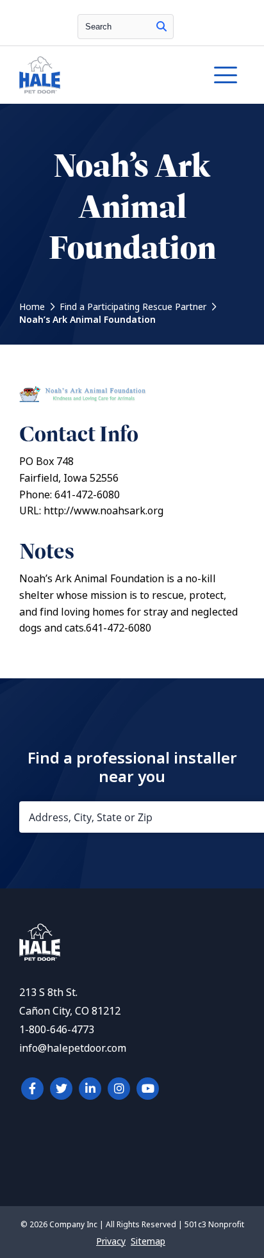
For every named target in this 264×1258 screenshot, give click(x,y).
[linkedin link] (90, 1088)
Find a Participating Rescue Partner (133, 306)
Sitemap (148, 1241)
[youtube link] (147, 1088)
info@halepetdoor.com (72, 1048)
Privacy (111, 1241)
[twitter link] (61, 1088)
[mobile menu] (225, 75)
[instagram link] (119, 1088)
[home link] (39, 957)
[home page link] (101, 75)
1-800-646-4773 (56, 1029)
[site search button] (161, 26)
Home (32, 306)
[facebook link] (32, 1088)
